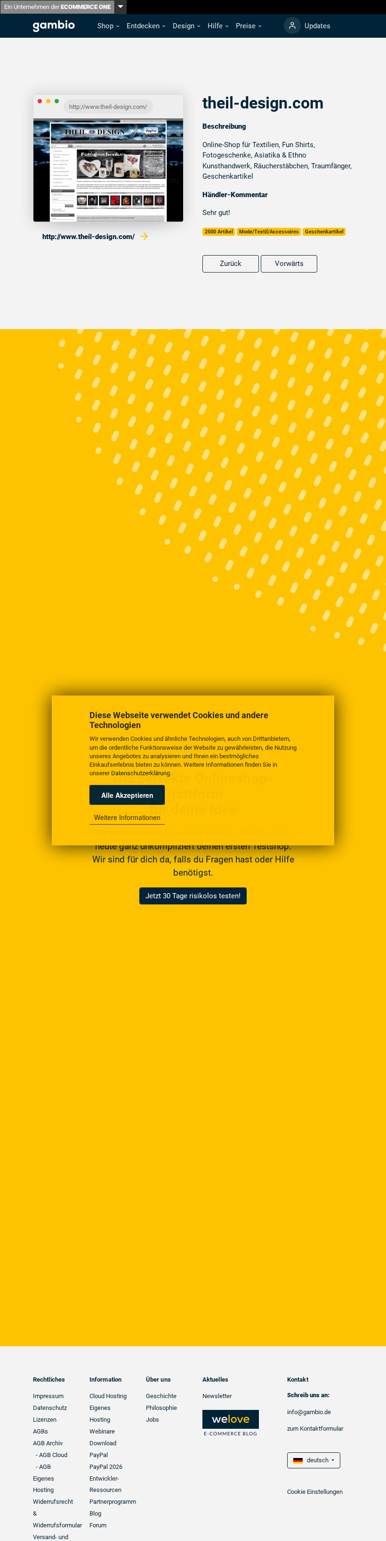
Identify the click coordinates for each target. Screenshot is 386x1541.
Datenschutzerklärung (140, 773)
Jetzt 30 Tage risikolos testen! (193, 896)
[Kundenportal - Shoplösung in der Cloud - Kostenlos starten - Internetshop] (292, 25)
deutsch (316, 1460)
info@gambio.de (309, 1412)
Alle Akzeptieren (127, 795)
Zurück (230, 263)
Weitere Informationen (127, 817)
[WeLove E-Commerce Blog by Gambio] (230, 1422)
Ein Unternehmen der (57, 6)
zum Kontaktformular (315, 1428)
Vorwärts (289, 263)
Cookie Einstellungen (315, 1491)
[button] (108, 26)
